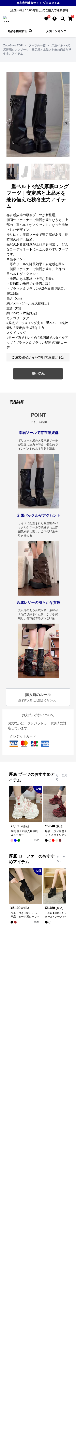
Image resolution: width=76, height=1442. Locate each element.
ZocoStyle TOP (13, 45)
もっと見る (61, 777)
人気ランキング (56, 31)
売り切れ (38, 373)
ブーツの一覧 (37, 45)
